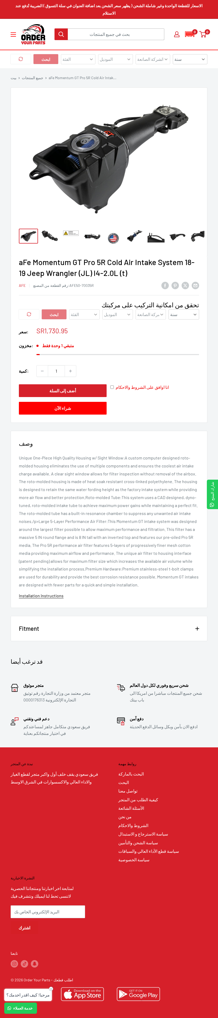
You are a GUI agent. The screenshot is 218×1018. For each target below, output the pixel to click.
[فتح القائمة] (13, 34)
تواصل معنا (127, 790)
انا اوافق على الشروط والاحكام (142, 387)
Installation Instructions (41, 595)
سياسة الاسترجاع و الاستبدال (143, 833)
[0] (203, 34)
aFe (22, 285)
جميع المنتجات (32, 77)
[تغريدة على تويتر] (185, 285)
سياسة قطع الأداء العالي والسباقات (148, 851)
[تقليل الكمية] (42, 371)
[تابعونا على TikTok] (24, 964)
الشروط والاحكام (133, 825)
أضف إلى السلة (62, 390)
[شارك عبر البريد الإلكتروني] (195, 285)
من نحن (125, 816)
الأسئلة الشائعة (131, 808)
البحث (123, 782)
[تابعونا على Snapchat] (34, 964)
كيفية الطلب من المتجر (138, 799)
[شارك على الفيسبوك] (165, 285)
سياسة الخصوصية (133, 859)
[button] (189, 34)
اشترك (24, 927)
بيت (13, 77)
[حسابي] (176, 34)
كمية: (24, 370)
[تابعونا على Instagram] (14, 964)
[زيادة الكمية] (70, 371)
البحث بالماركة (131, 773)
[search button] (61, 34)
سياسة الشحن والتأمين (138, 842)
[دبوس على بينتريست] (175, 285)
